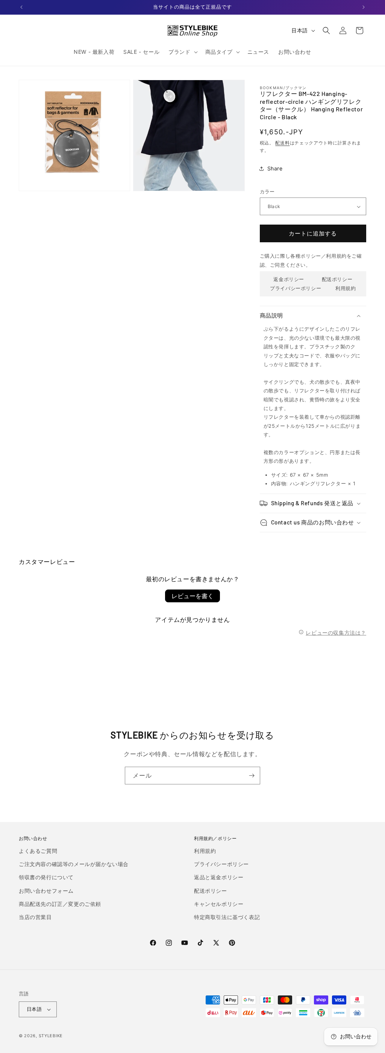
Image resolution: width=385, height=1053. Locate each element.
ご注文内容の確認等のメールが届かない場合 (74, 864)
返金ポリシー (288, 279)
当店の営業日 (35, 917)
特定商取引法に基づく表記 (227, 917)
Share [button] (275, 168)
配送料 (282, 143)
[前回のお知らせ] (21, 7)
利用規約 (345, 288)
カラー (267, 191)
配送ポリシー (337, 279)
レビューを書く (192, 596)
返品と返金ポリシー (218, 877)
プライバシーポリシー (295, 288)
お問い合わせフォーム (46, 890)
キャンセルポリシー (218, 904)
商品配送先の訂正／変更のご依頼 (60, 904)
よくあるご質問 (38, 851)
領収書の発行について (46, 877)
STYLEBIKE (51, 1035)
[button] (182, 52)
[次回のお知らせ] (363, 7)
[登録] (251, 775)
